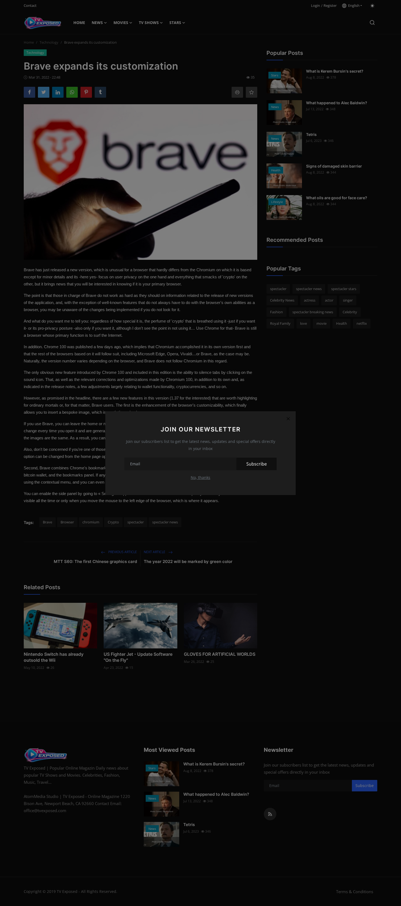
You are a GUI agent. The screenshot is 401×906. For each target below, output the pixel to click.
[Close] (288, 419)
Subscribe (256, 464)
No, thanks (200, 477)
